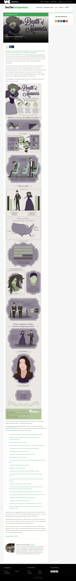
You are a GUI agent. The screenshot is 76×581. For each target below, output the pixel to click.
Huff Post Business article (13, 426)
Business (17, 571)
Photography (7, 573)
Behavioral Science (48, 7)
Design (6, 571)
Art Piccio (8, 38)
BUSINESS (47, 1)
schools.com (19, 79)
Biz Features (39, 7)
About (29, 571)
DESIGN (41, 1)
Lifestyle (61, 7)
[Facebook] (10, 46)
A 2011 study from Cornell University (37, 55)
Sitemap (40, 573)
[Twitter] (13, 46)
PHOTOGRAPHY (54, 1)
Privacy (40, 571)
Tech (56, 7)
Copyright (30, 573)
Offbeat (67, 7)
